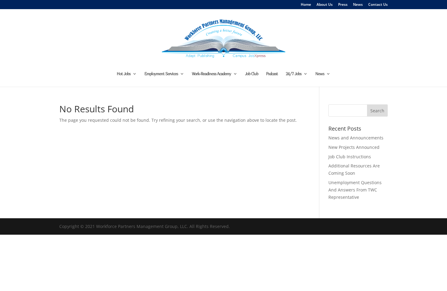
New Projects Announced (353, 147)
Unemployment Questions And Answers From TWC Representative (355, 190)
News (358, 5)
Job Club (251, 74)
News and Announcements (355, 138)
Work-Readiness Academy (211, 74)
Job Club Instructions (349, 157)
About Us (325, 5)
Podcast (272, 74)
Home (306, 5)
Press (343, 5)
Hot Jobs (123, 74)
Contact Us (378, 5)
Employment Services (161, 74)
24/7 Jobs (293, 74)
